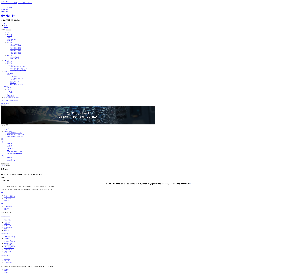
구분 (2, 203)
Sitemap (6, 27)
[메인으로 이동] (2, 139)
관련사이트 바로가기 (5, 216)
